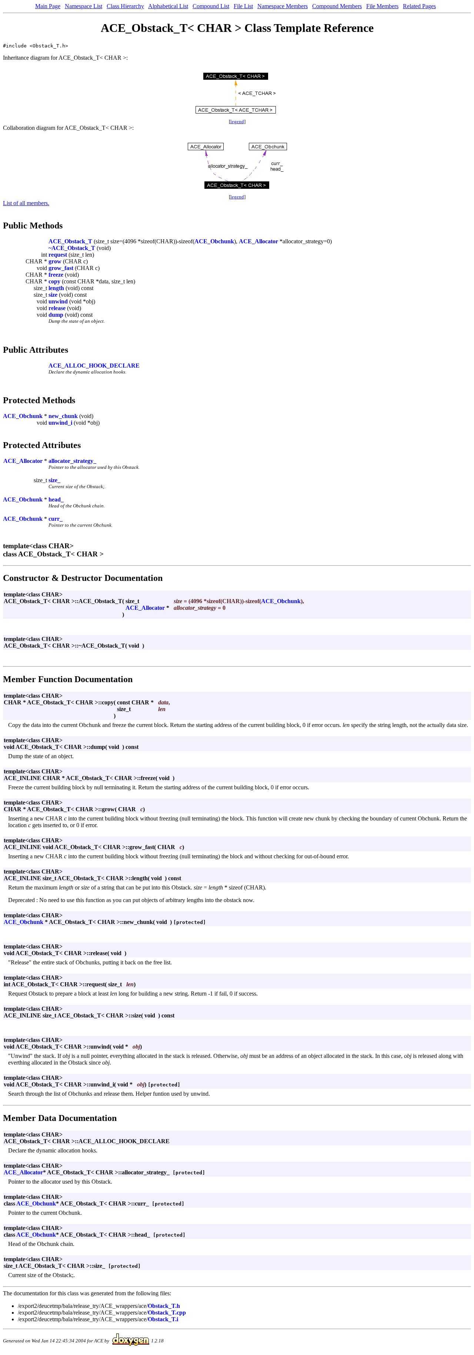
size (53, 295)
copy (54, 281)
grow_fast (61, 268)
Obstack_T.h (164, 1306)
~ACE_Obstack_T (72, 248)
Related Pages (419, 6)
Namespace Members (282, 6)
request (58, 254)
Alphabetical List (168, 6)
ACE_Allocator (258, 241)
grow (55, 261)
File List (243, 6)
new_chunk (63, 416)
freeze (56, 275)
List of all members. (26, 203)
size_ (54, 480)
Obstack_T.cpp (167, 1312)
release (57, 308)
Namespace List (83, 6)
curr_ (56, 519)
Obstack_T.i (163, 1319)
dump (56, 315)
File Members (382, 6)
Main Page (47, 6)
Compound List (211, 6)
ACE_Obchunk (214, 241)
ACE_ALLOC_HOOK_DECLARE (94, 365)
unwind (58, 301)
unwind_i (60, 423)
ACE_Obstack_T (70, 241)
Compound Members (337, 6)
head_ (56, 499)
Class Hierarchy (125, 6)
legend (237, 121)
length (56, 288)
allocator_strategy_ (72, 461)
